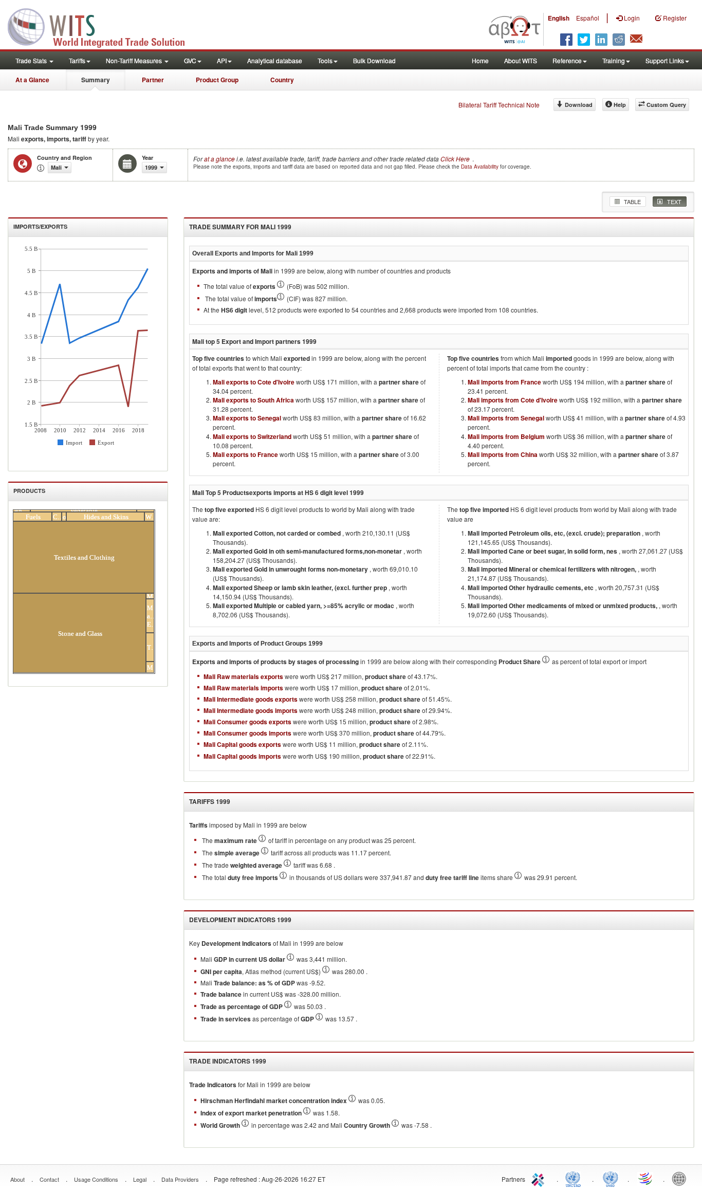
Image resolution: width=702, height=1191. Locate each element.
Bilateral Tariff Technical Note (499, 104)
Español (587, 17)
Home (480, 60)
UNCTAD (575, 1178)
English (558, 18)
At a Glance (32, 79)
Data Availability (480, 166)
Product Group (217, 79)
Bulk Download (374, 60)
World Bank (681, 1178)
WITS (103, 25)
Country (282, 79)
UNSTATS (610, 1178)
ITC (539, 1178)
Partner (153, 79)
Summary (95, 79)
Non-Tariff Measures (134, 60)
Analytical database (274, 60)
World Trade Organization (646, 1178)
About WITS (520, 60)
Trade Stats (31, 60)
